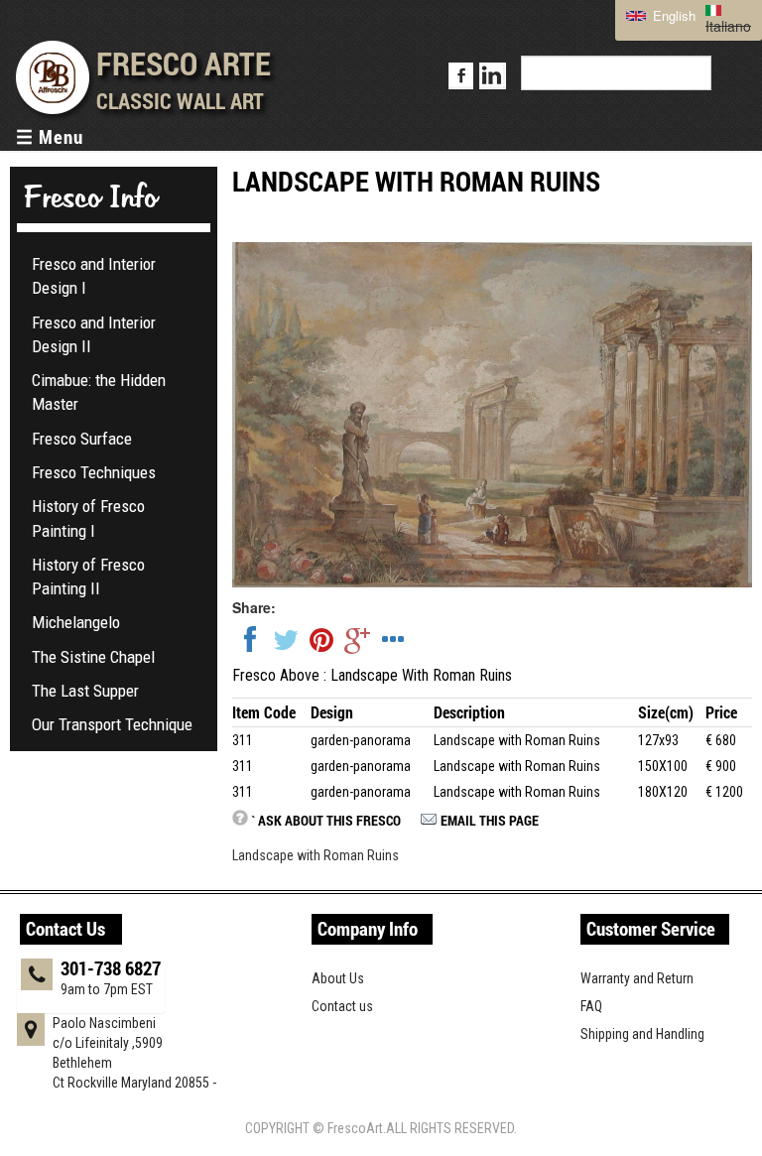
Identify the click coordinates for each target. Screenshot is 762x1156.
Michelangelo (76, 622)
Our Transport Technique (112, 724)
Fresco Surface (82, 439)
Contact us (342, 1006)
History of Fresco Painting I (88, 518)
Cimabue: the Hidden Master (99, 392)
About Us (338, 978)
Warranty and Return (637, 978)
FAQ (591, 1006)
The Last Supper (85, 691)
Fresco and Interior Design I (94, 276)
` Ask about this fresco (326, 820)
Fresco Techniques (94, 472)
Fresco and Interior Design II (94, 334)
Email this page (490, 820)
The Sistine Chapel (93, 657)
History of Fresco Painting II (88, 576)
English (672, 15)
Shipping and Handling (642, 1034)
